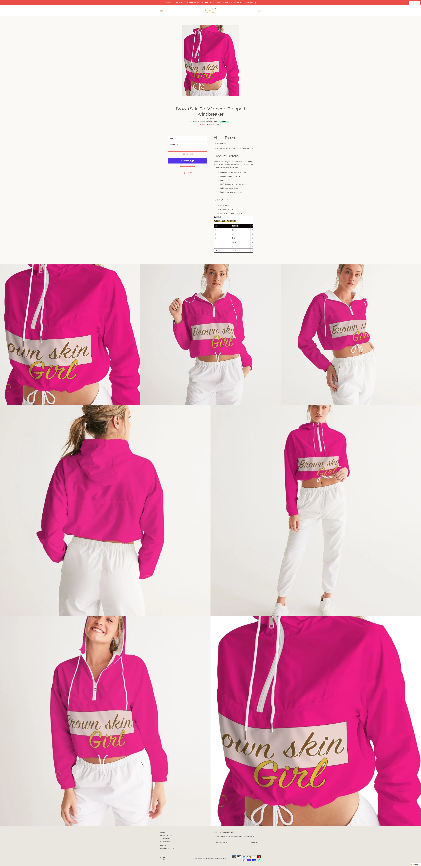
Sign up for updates (224, 832)
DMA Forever (210, 858)
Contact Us (164, 845)
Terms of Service (167, 848)
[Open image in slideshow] (210, 60)
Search (163, 832)
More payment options (187, 166)
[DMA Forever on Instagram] (164, 858)
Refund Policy (166, 838)
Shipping (202, 124)
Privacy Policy (166, 835)
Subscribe (254, 842)
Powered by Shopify (221, 858)
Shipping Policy (166, 842)
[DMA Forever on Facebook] (160, 858)
